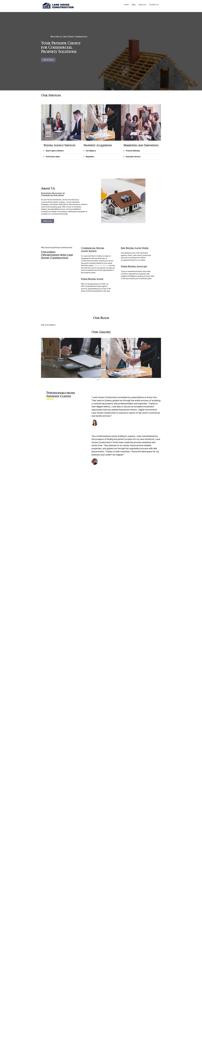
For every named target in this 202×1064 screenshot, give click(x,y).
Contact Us (153, 4)
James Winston (105, 461)
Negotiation (90, 157)
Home (126, 4)
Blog (133, 4)
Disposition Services (133, 157)
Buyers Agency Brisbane (55, 151)
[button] (61, 151)
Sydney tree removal (101, 265)
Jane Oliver (103, 423)
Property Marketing (133, 151)
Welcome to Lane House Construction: (68, 36)
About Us (142, 4)
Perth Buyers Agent (53, 157)
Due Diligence (91, 151)
